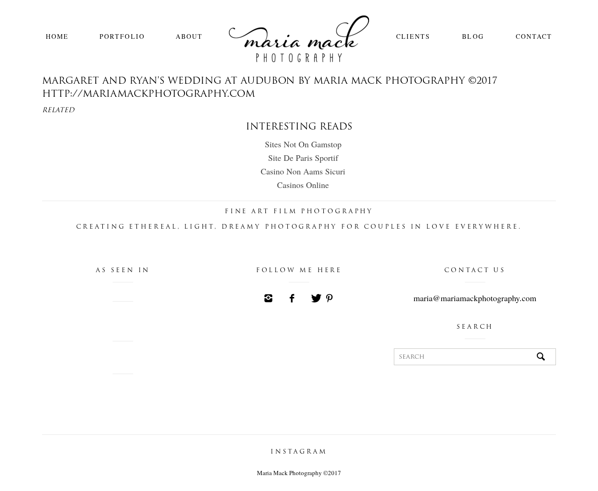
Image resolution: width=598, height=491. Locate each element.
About (189, 36)
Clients (413, 36)
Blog (473, 36)
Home (57, 36)
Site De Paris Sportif (303, 157)
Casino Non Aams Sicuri (303, 171)
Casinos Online (303, 184)
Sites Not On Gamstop (303, 144)
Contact (534, 36)
